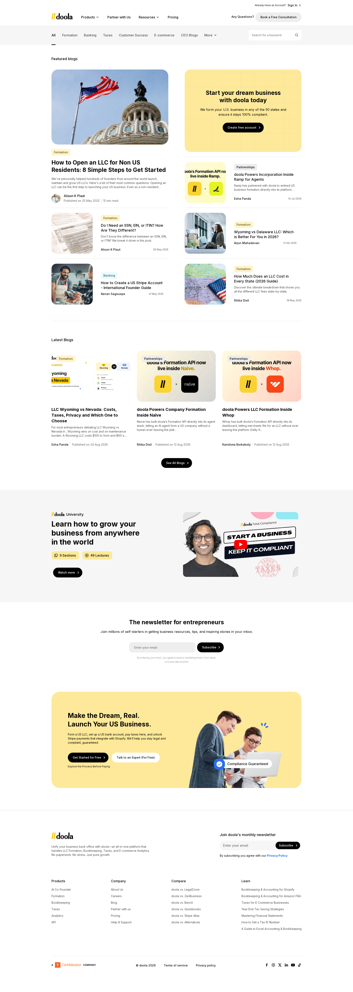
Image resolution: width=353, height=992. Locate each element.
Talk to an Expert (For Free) (136, 757)
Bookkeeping (60, 902)
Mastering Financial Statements (262, 915)
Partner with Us (119, 17)
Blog (114, 902)
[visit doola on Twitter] (280, 965)
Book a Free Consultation (278, 17)
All (53, 35)
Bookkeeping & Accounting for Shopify (267, 889)
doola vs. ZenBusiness (186, 896)
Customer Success (133, 35)
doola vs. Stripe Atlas (185, 915)
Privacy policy (206, 965)
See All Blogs (175, 463)
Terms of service (176, 965)
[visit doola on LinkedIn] (286, 965)
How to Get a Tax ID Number (260, 922)
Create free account (242, 127)
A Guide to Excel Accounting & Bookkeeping (271, 928)
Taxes (107, 35)
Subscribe (209, 647)
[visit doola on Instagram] (273, 965)
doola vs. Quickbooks (186, 909)
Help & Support (121, 922)
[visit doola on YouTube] (293, 965)
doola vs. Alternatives (185, 922)
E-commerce (164, 35)
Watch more (66, 572)
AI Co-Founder (61, 889)
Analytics (57, 915)
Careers (116, 896)
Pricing (173, 17)
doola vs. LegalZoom (185, 889)
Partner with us (121, 909)
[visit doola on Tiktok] (299, 965)
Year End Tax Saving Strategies (262, 909)
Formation (69, 35)
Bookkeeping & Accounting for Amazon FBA (271, 896)
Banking (90, 35)
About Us (117, 889)
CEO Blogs (189, 35)
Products (88, 17)
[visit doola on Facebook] (267, 965)
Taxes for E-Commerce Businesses (265, 902)
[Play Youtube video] (240, 544)
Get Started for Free (87, 757)
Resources (147, 17)
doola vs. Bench (182, 902)
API (53, 922)
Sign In (292, 5)
